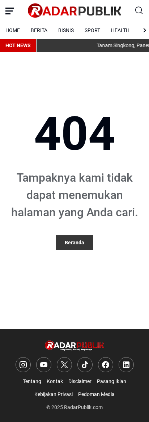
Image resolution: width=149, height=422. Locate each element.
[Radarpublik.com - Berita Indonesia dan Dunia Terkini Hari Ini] (74, 10)
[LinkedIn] (126, 364)
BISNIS (66, 30)
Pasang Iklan (111, 381)
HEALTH (120, 30)
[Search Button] (139, 11)
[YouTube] (43, 364)
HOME (12, 30)
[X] (64, 364)
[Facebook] (105, 364)
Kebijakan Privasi (53, 394)
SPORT (92, 30)
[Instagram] (23, 364)
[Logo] (75, 346)
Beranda (74, 242)
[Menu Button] (10, 11)
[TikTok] (85, 364)
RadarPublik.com (83, 407)
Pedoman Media (96, 394)
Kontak (55, 381)
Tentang (32, 381)
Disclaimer (79, 381)
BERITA (39, 30)
